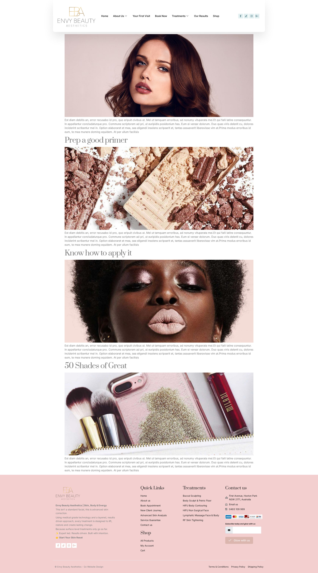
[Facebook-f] (240, 16)
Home (104, 16)
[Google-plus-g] (257, 16)
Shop (216, 16)
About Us (118, 16)
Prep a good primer (96, 140)
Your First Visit (141, 16)
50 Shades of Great (96, 366)
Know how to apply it (98, 253)
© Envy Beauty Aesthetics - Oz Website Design (79, 566)
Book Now (161, 16)
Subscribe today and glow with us (240, 524)
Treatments (179, 16)
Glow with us (241, 540)
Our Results (201, 16)
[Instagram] (251, 16)
